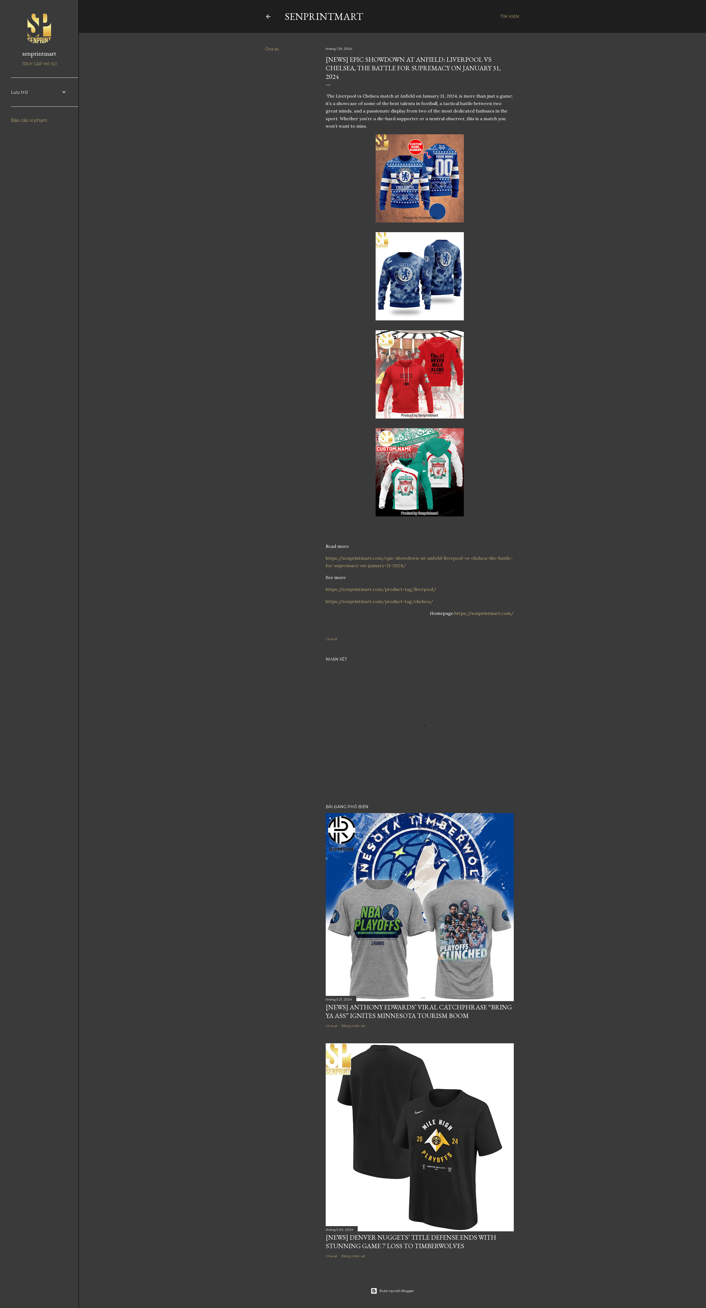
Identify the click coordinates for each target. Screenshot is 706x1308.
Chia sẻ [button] (272, 49)
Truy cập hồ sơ (39, 63)
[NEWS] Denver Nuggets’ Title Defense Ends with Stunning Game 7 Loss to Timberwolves (411, 1241)
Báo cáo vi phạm (29, 120)
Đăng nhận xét (353, 1026)
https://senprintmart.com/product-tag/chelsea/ (379, 601)
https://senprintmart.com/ (484, 613)
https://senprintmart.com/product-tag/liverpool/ (381, 589)
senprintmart (324, 16)
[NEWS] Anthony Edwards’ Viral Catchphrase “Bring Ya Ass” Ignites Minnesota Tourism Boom (419, 1011)
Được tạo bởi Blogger (396, 1291)
